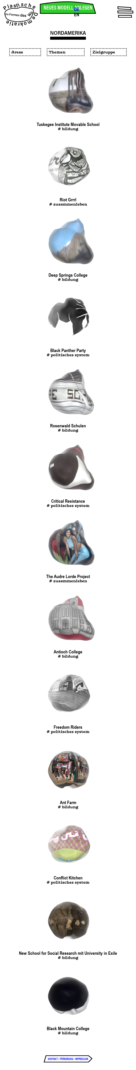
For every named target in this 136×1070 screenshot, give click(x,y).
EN (76, 14)
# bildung (68, 129)
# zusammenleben (68, 204)
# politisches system (68, 355)
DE (76, 9)
